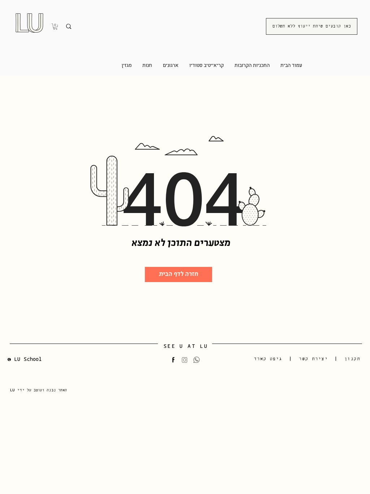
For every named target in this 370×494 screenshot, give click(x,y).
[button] (55, 27)
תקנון (352, 359)
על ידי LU (22, 390)
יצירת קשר (313, 359)
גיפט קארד (268, 359)
